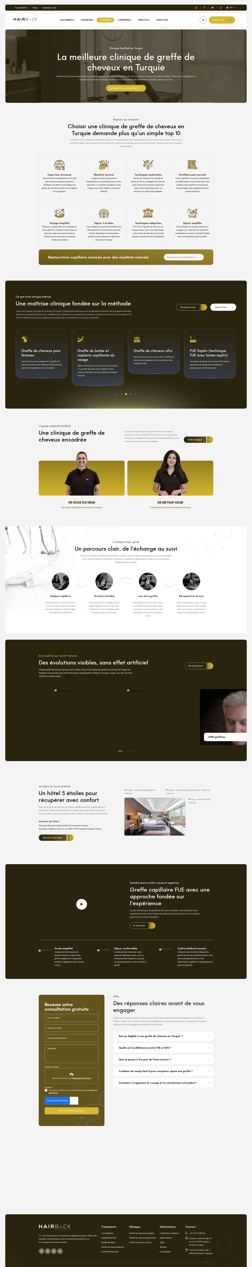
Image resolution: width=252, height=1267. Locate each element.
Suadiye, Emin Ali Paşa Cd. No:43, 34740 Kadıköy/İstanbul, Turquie (200, 1241)
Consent (48, 1087)
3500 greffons (224, 720)
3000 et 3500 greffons (219, 740)
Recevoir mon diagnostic (71, 1111)
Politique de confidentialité (70, 1090)
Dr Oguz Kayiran (82, 502)
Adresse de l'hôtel (49, 821)
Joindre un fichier (52, 1067)
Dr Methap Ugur (170, 502)
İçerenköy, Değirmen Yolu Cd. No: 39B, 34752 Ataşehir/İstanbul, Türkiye (70, 829)
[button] (130, 394)
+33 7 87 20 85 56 (197, 1233)
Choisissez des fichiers (81, 1078)
